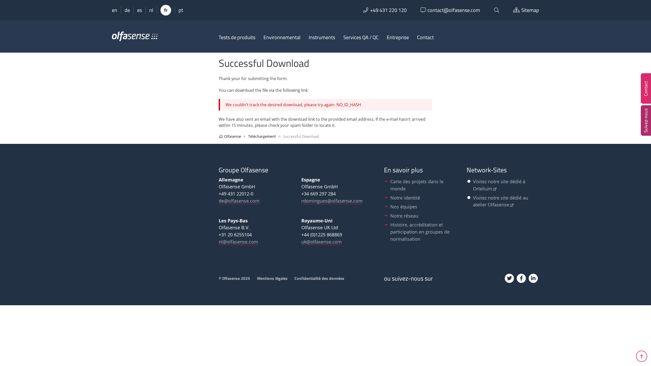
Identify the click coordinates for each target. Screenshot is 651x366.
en (114, 10)
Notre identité (405, 197)
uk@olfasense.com (321, 241)
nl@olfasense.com (238, 241)
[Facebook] (521, 278)
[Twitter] (509, 278)
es (139, 10)
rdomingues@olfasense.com (332, 200)
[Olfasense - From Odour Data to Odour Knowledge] (135, 38)
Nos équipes (403, 206)
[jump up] (641, 356)
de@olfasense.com (239, 200)
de (127, 10)
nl (151, 10)
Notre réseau (404, 215)
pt (181, 10)
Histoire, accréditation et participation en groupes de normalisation (420, 231)
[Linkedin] (533, 278)
